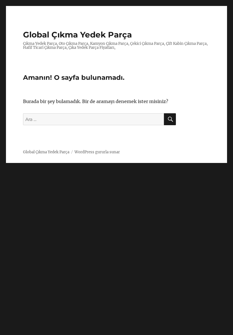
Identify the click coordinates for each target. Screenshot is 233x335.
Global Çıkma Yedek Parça (77, 34)
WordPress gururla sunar (97, 152)
